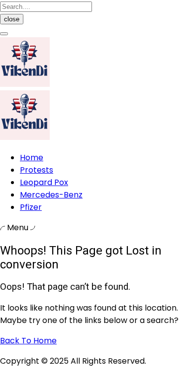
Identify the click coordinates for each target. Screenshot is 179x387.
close (11, 19)
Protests (36, 170)
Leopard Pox (44, 182)
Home (31, 157)
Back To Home (28, 340)
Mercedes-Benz (51, 194)
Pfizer (31, 207)
